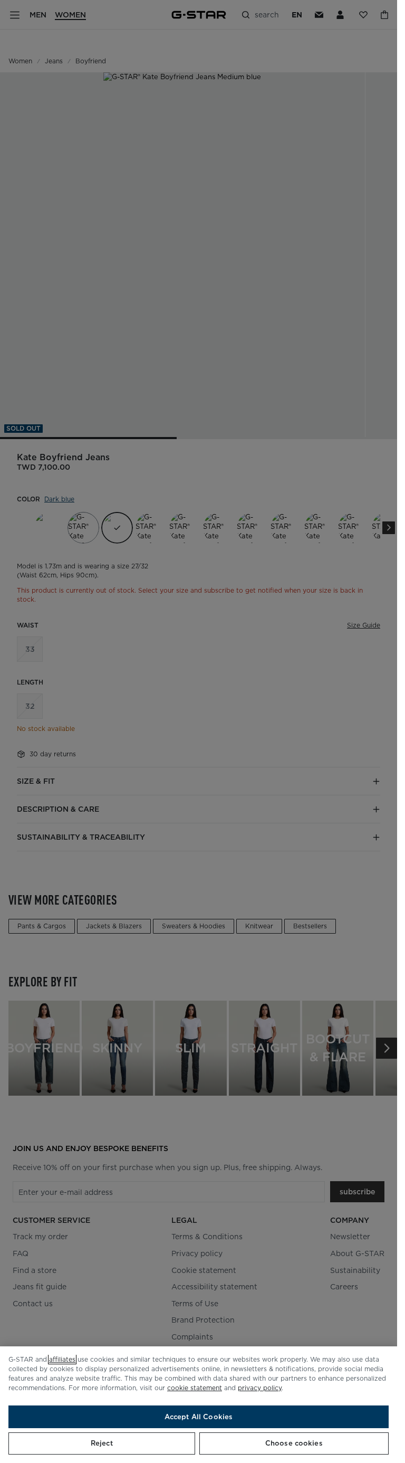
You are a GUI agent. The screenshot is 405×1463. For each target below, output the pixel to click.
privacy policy (260, 1388)
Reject (102, 1443)
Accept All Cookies (199, 1417)
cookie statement (194, 1388)
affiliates (62, 1359)
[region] (198, 1404)
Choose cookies (294, 1443)
